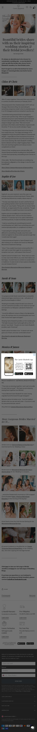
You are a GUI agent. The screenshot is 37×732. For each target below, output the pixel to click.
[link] (18, 366)
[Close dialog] (34, 355)
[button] (32, 727)
